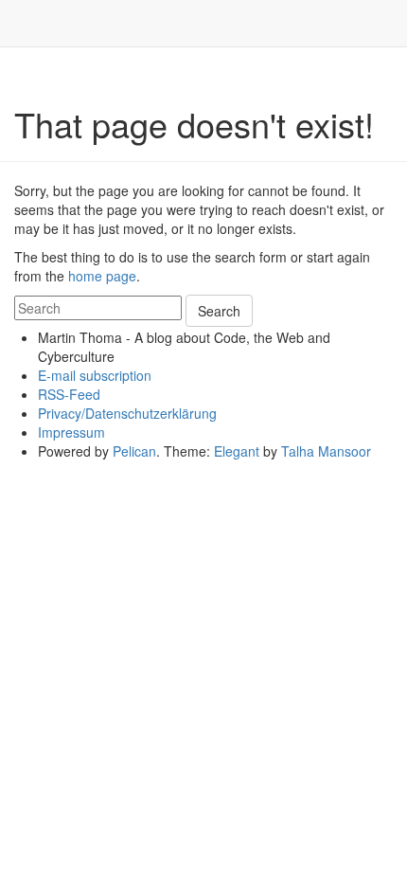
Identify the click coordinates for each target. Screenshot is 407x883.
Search (219, 310)
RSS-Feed (69, 394)
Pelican (134, 451)
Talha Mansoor (326, 451)
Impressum (71, 432)
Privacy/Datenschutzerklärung (127, 413)
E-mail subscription (94, 375)
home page (102, 275)
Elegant (236, 451)
